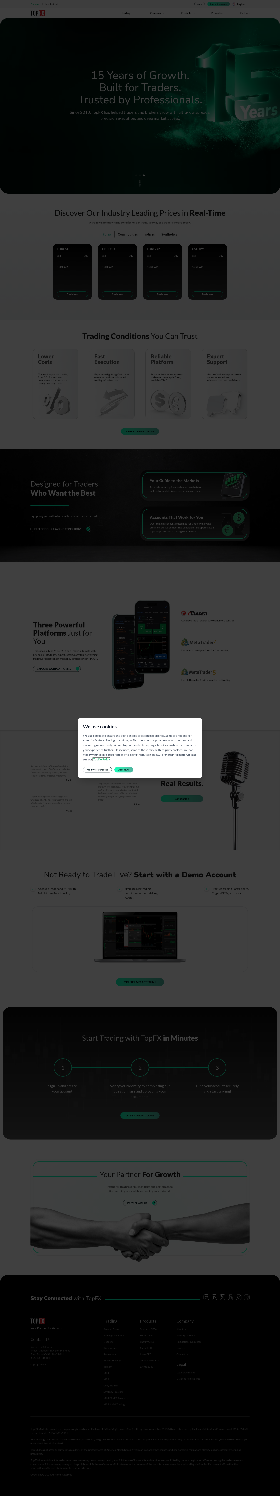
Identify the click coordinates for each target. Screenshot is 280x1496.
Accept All (123, 769)
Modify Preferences (97, 769)
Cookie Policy (101, 759)
